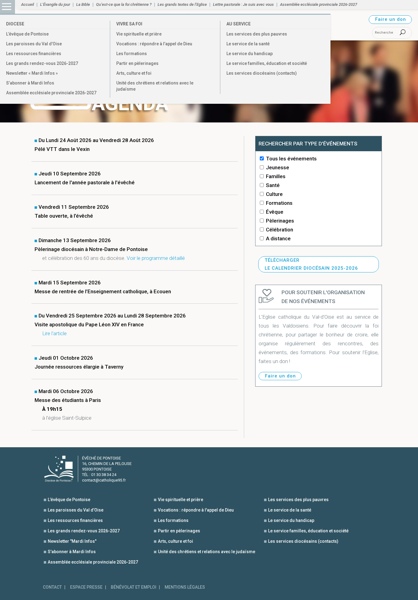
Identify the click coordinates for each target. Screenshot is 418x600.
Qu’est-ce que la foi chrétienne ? (123, 4)
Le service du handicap (249, 53)
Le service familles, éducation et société (266, 63)
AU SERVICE (238, 23)
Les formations (131, 53)
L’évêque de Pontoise (27, 34)
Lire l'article (54, 333)
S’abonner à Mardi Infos (30, 83)
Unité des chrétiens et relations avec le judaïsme (154, 86)
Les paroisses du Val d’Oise (34, 43)
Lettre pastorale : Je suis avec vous (243, 4)
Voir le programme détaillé (156, 258)
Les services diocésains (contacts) (261, 73)
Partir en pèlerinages (137, 63)
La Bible (83, 4)
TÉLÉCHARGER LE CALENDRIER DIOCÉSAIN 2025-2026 (311, 264)
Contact (52, 587)
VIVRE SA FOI (129, 23)
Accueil (27, 4)
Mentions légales (185, 587)
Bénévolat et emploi (133, 587)
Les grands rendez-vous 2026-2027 (42, 63)
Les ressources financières (33, 53)
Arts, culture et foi (133, 73)
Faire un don (390, 19)
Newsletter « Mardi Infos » (32, 73)
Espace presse (86, 587)
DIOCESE (15, 23)
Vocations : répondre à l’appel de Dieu (154, 43)
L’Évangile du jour (55, 4)
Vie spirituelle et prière (139, 34)
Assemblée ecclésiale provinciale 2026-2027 (51, 92)
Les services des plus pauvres (256, 34)
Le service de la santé (248, 43)
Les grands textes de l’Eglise (182, 4)
